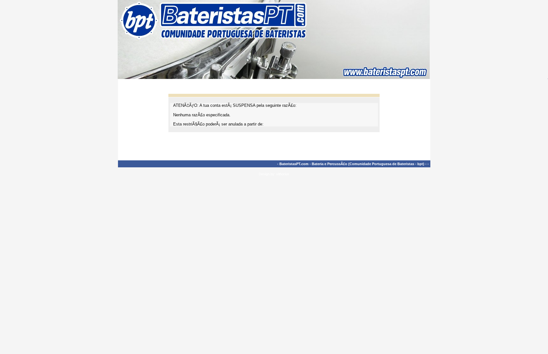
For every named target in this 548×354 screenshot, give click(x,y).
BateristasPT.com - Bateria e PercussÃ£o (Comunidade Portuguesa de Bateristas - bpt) (351, 164)
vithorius (282, 174)
